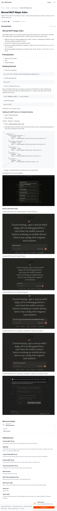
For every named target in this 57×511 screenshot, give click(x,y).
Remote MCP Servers (29, 506)
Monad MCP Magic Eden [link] (26, 8)
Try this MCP (16, 21)
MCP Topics (4, 508)
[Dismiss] (54, 502)
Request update (52, 26)
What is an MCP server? (14, 508)
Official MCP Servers (17, 506)
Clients (22, 508)
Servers (8, 8)
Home (2, 8)
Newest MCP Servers (6, 506)
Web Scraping (15, 8)
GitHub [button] (7, 21)
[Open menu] (54, 2)
